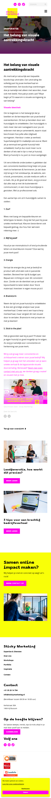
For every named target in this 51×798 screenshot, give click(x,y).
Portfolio (7, 664)
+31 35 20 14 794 (11, 690)
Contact (7, 674)
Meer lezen (11, 481)
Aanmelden (12, 732)
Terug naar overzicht (14, 429)
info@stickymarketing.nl (14, 694)
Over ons (7, 656)
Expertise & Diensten (13, 651)
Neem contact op (15, 583)
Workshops (8, 660)
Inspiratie (8, 669)
